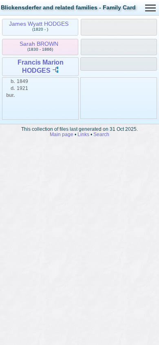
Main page (61, 134)
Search (101, 134)
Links (83, 134)
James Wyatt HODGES (38, 23)
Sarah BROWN (39, 43)
